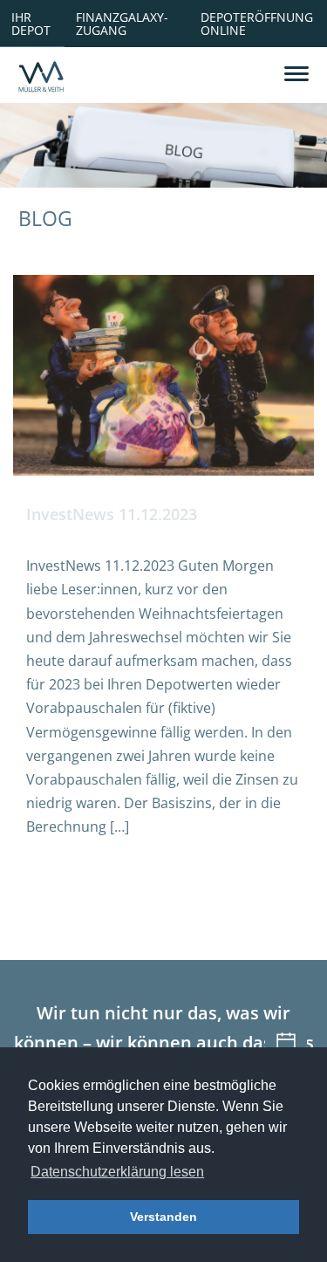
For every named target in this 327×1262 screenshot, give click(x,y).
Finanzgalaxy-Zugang (122, 23)
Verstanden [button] (163, 1217)
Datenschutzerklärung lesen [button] (117, 1171)
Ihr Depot (31, 23)
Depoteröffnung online (257, 23)
